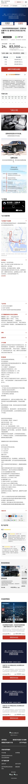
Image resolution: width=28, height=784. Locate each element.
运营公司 (4, 763)
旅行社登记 (18, 763)
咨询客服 (17, 752)
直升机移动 (15, 5)
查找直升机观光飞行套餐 (19, 739)
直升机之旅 (6, 5)
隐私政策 (17, 766)
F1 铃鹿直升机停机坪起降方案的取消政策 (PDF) (13, 504)
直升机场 (4, 739)
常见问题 (4, 752)
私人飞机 (24, 5)
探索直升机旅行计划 (7, 742)
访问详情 (3, 275)
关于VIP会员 (22, 742)
